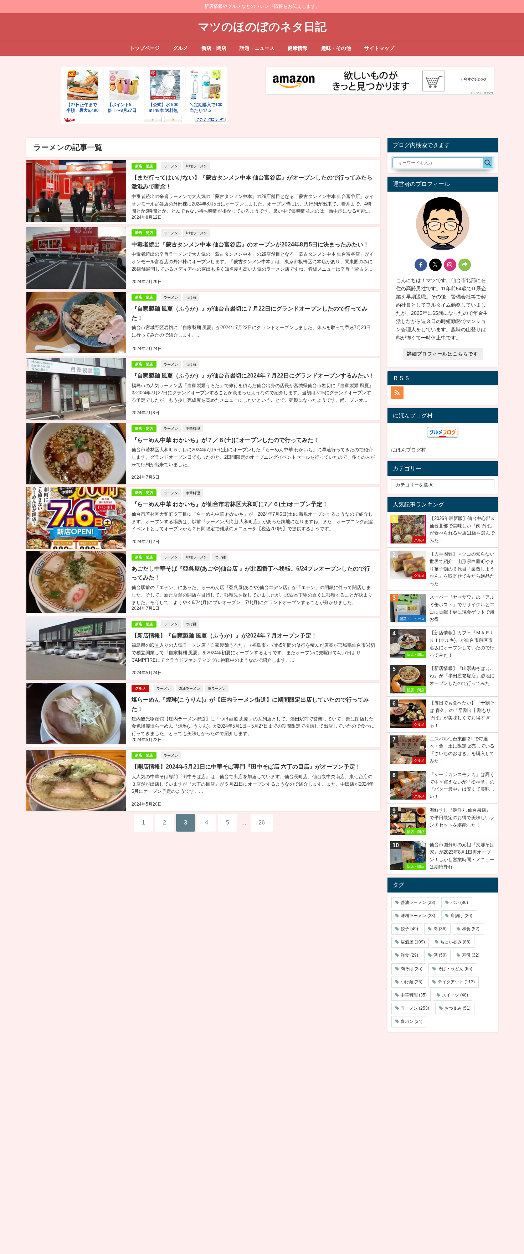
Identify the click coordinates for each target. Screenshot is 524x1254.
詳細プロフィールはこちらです (442, 354)
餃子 (409, 929)
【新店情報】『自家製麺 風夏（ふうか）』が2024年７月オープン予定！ (224, 635)
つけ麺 (191, 297)
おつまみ (458, 1008)
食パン (411, 1021)
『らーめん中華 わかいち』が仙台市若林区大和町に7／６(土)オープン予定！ (230, 504)
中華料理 (193, 428)
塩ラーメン (217, 688)
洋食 (409, 955)
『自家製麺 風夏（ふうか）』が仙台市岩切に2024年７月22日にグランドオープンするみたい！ (253, 375)
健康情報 (298, 48)
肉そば (411, 969)
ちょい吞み (455, 942)
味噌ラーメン (196, 166)
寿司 (470, 955)
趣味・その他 (336, 48)
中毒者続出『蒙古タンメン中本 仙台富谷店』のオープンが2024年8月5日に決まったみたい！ (250, 244)
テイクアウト (456, 982)
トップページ (145, 48)
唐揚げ (461, 916)
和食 (470, 929)
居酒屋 (413, 942)
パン (459, 902)
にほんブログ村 (408, 449)
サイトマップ (379, 48)
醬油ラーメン (189, 688)
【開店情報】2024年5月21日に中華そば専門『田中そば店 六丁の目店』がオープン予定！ (246, 766)
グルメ (180, 48)
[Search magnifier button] (488, 163)
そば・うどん (455, 969)
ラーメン (171, 166)
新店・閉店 (213, 48)
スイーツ (455, 995)
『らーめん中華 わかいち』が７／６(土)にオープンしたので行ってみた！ (225, 440)
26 (261, 822)
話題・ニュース (257, 48)
